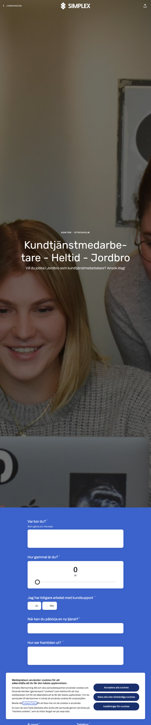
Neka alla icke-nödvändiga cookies (116, 697)
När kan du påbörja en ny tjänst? (54, 619)
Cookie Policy (29, 703)
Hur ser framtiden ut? (45, 642)
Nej (52, 605)
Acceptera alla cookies (116, 687)
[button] (145, 6)
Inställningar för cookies (116, 706)
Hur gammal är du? (54, 557)
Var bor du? (37, 521)
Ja (36, 605)
